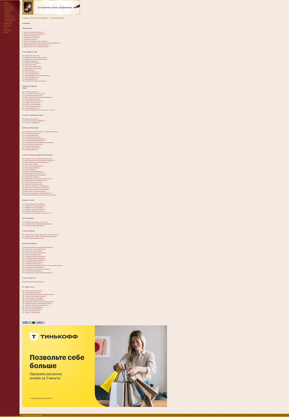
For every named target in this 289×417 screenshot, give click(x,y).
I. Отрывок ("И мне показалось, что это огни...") (36, 222)
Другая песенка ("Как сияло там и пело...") (35, 173)
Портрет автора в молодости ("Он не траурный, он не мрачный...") (40, 194)
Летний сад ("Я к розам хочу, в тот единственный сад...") (38, 193)
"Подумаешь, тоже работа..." (31, 39)
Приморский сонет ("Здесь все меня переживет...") (37, 189)
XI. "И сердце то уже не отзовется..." (33, 270)
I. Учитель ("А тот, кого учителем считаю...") (35, 249)
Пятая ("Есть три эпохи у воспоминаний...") (35, 120)
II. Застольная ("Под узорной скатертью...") (35, 205)
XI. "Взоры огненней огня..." (31, 149)
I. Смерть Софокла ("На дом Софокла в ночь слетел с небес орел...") (41, 234)
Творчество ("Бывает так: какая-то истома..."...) (35, 34)
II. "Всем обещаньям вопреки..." (33, 292)
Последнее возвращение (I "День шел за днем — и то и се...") (39, 109)
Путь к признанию (9, 21)
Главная (6, 2)
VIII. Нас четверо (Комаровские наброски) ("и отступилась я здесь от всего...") (43, 265)
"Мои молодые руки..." (30, 70)
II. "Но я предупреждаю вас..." (32, 73)
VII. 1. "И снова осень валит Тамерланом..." (35, 260)
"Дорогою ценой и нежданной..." (32, 167)
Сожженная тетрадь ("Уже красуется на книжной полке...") (38, 158)
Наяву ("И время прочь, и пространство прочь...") (36, 162)
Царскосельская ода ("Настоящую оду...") (34, 281)
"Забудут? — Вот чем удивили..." (33, 312)
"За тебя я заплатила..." (30, 169)
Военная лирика (8, 14)
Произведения (8, 23)
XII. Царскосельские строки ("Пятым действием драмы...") (38, 272)
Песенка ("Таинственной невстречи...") (34, 171)
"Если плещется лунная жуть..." (32, 55)
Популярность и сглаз (10, 16)
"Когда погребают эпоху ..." (31, 79)
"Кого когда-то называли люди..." (32, 122)
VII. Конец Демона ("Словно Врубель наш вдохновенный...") (39, 142)
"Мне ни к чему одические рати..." (32, 35)
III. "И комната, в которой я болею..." (33, 95)
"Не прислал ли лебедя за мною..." (33, 66)
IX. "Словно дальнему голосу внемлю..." (34, 267)
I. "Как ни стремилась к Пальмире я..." (33, 100)
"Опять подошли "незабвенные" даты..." (34, 238)
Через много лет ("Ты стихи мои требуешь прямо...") (37, 187)
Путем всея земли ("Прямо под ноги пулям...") (35, 81)
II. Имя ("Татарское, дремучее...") (32, 133)
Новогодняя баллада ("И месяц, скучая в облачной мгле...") (39, 247)
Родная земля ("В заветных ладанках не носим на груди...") (40, 301)
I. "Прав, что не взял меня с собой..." (33, 290)
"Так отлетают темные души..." (32, 77)
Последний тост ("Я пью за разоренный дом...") (36, 59)
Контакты (6, 32)
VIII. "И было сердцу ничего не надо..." (34, 144)
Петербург (7, 12)
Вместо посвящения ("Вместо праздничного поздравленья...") (39, 160)
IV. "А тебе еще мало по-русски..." (32, 137)
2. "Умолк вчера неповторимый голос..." (34, 261)
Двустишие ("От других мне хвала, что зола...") (36, 57)
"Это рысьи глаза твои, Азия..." (32, 108)
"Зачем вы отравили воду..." (31, 61)
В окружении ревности (10, 8)
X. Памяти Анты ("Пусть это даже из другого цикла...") (37, 269)
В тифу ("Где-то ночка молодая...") (33, 104)
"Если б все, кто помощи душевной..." (34, 307)
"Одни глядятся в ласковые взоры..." (33, 68)
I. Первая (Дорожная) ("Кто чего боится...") (35, 204)
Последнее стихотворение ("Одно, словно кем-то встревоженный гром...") (42, 43)
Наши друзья (7, 30)
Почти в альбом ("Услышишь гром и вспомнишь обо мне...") (40, 294)
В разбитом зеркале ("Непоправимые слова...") (36, 180)
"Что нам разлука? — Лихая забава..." (34, 298)
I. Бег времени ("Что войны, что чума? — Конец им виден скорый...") (41, 131)
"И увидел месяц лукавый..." (31, 164)
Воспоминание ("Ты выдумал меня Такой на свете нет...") (38, 178)
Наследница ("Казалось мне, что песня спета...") (37, 305)
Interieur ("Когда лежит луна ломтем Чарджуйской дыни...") (38, 97)
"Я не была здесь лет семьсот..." (32, 99)
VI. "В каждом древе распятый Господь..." (34, 140)
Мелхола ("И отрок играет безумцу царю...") (36, 296)
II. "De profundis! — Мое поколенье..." (33, 251)
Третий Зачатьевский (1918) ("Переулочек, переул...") (37, 75)
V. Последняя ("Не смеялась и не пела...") (34, 211)
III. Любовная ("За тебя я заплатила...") (34, 207)
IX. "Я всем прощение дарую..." (32, 146)
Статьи (6, 28)
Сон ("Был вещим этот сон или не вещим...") (35, 175)
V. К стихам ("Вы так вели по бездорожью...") (35, 138)
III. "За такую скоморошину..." (31, 135)
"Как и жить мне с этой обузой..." (32, 37)
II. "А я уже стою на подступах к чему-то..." (35, 93)
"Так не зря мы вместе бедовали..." (34, 308)
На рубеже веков (8, 10)
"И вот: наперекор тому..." (30, 64)
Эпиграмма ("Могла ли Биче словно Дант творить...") (37, 44)
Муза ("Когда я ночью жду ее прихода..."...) (34, 32)
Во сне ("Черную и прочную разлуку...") (34, 166)
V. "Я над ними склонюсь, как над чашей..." (35, 256)
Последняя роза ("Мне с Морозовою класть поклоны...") (39, 303)
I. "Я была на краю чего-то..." (31, 91)
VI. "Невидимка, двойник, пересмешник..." (34, 258)
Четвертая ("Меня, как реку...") (32, 119)
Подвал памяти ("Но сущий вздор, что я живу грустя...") (38, 213)
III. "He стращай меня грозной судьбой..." (34, 225)
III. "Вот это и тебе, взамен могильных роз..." (35, 252)
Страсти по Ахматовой (10, 17)
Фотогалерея (7, 25)
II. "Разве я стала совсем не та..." (32, 102)
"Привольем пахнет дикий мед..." (32, 62)
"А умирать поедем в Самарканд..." (33, 106)
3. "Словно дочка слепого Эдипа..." (33, 263)
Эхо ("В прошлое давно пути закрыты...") (35, 299)
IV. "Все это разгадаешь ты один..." (33, 254)
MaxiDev (40, 415)
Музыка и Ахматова (9, 7)
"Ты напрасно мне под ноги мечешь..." (34, 184)
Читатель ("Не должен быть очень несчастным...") (36, 41)
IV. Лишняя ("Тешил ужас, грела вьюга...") (34, 209)
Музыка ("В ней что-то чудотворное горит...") (35, 191)
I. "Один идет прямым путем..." (32, 72)
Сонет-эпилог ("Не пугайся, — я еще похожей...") (36, 185)
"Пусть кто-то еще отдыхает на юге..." (33, 182)
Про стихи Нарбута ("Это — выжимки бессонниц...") (36, 46)
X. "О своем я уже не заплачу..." (32, 147)
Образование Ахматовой (10, 19)
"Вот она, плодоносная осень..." (33, 310)
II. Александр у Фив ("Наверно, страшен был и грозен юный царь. (40, 236)
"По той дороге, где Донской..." (32, 176)
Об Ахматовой (8, 4)
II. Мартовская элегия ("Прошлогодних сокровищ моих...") (38, 223)
